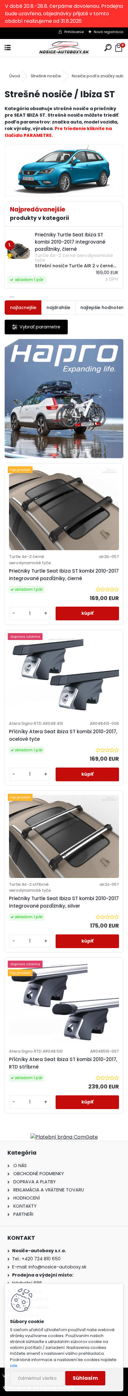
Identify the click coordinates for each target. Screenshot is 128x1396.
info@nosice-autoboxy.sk (57, 1267)
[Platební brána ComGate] (64, 1137)
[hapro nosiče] (64, 398)
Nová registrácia (108, 31)
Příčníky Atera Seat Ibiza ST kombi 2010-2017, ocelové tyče (63, 735)
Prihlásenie (74, 31)
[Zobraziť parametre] (36, 327)
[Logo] (64, 48)
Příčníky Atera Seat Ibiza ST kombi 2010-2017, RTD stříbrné (63, 1063)
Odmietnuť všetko (37, 1378)
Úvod (14, 76)
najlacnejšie (23, 307)
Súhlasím (85, 1378)
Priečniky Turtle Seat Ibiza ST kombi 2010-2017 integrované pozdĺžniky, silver (64, 902)
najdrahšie (58, 307)
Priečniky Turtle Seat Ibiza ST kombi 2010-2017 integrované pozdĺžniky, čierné (64, 575)
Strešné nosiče (46, 76)
